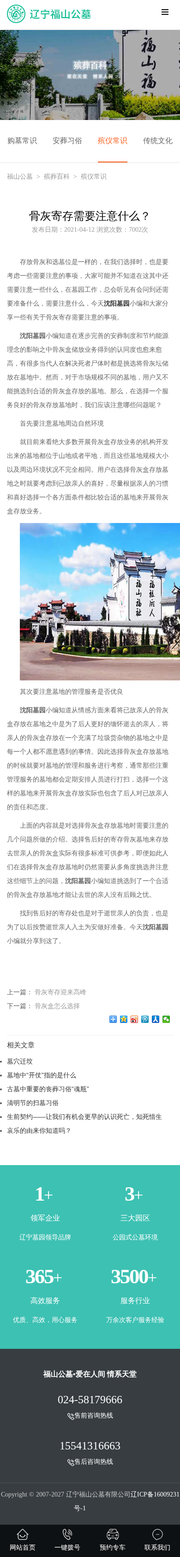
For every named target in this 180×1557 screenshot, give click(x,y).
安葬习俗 (67, 140)
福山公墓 (20, 176)
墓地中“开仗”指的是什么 (41, 1075)
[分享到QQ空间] (124, 1019)
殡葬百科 (57, 176)
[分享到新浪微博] (134, 1019)
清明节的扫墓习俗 (33, 1102)
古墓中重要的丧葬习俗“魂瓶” (48, 1089)
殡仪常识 (112, 140)
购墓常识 (22, 140)
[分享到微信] (166, 1019)
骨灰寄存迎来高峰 (60, 992)
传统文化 (158, 140)
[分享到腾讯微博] (145, 1019)
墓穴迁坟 (20, 1061)
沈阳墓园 (117, 303)
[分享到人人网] (156, 1019)
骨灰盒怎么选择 (57, 1006)
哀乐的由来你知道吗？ (39, 1130)
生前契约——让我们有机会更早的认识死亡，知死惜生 (84, 1116)
